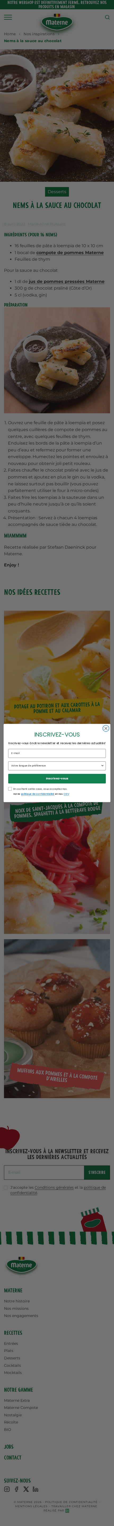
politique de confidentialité (37, 794)
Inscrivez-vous (57, 778)
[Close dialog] (106, 728)
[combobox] (55, 765)
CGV (66, 794)
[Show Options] (102, 765)
